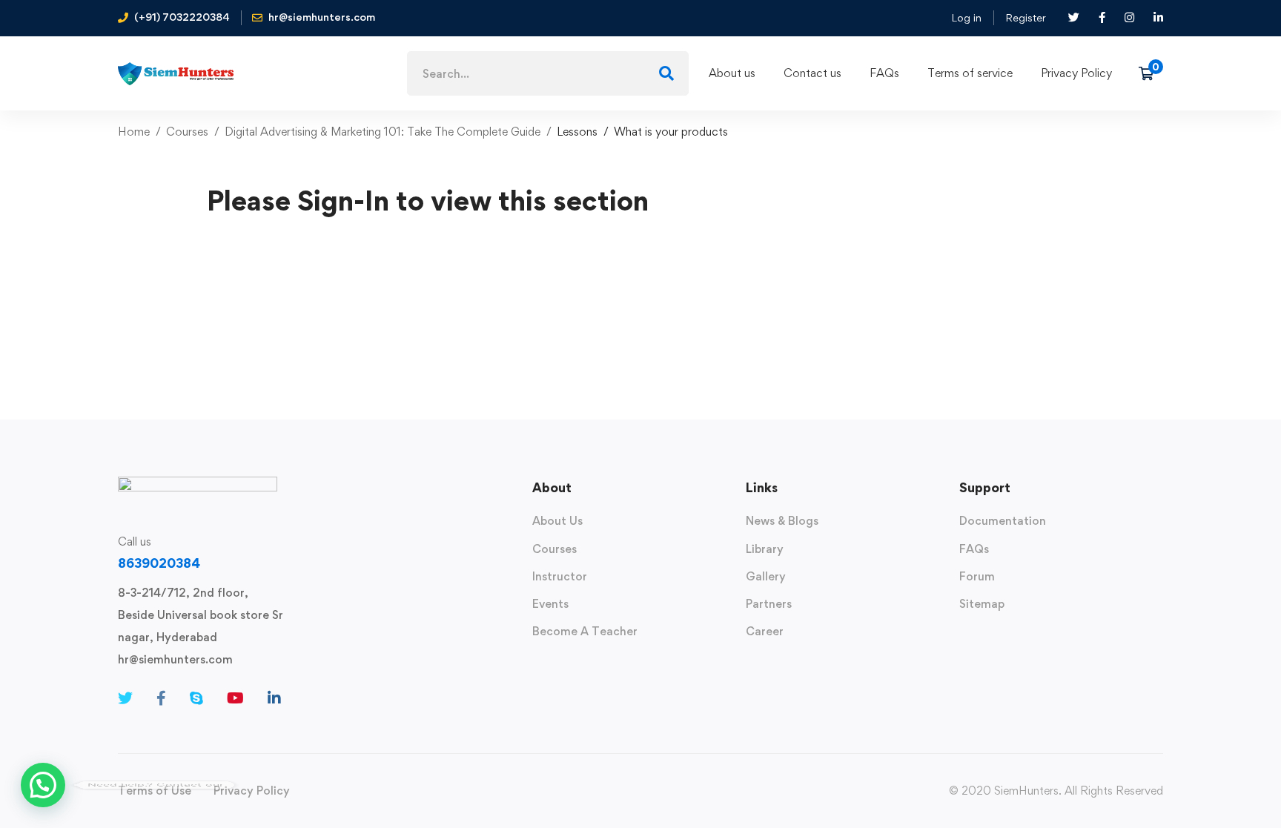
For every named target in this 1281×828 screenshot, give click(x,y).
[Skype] (196, 698)
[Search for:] (548, 74)
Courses (187, 132)
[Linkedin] (274, 698)
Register (1025, 17)
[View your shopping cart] (1151, 73)
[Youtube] (235, 698)
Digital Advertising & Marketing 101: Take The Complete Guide (382, 132)
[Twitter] (125, 698)
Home (134, 132)
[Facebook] (161, 698)
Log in (966, 17)
